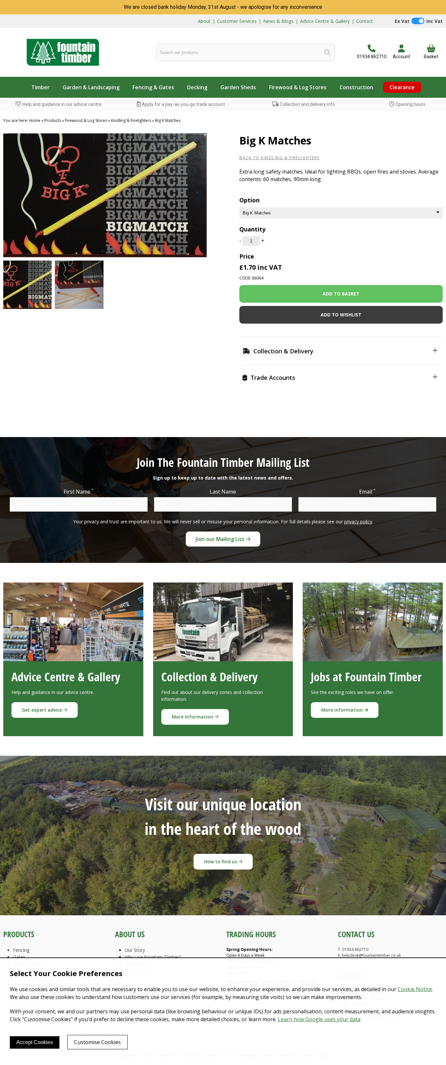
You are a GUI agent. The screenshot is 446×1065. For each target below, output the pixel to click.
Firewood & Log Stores (298, 87)
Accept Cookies (34, 1042)
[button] (201, 195)
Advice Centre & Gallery (325, 21)
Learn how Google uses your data (319, 1019)
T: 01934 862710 (353, 949)
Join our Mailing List (221, 539)
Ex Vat (402, 21)
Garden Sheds (238, 87)
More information (193, 717)
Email (367, 491)
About (204, 21)
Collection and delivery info (307, 104)
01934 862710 (372, 56)
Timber (40, 87)
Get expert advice (42, 710)
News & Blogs (278, 21)
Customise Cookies (97, 1042)
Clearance (402, 87)
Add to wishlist (341, 315)
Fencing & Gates (153, 87)
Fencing (21, 950)
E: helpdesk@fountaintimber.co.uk (369, 955)
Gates (19, 957)
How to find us (221, 861)
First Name (79, 491)
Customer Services (237, 21)
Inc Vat (434, 21)
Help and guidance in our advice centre (62, 104)
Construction (356, 87)
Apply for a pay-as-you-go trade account (183, 104)
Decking (197, 87)
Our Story (135, 950)
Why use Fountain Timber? (153, 957)
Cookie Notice (415, 989)
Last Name (223, 491)
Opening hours (409, 104)
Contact (364, 21)
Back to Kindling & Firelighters (279, 158)
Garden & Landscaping (91, 87)
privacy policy (358, 521)
